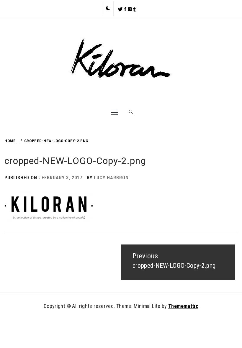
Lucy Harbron (111, 177)
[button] (108, 8)
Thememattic (183, 306)
